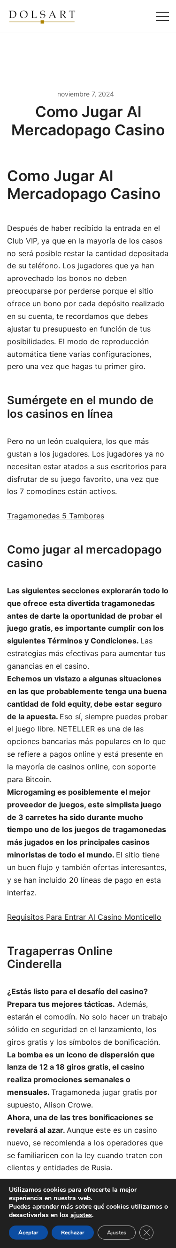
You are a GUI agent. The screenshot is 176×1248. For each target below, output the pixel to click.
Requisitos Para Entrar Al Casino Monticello (84, 917)
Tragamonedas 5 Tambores (55, 515)
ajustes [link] (81, 1215)
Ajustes (116, 1232)
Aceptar (28, 1232)
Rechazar (72, 1232)
